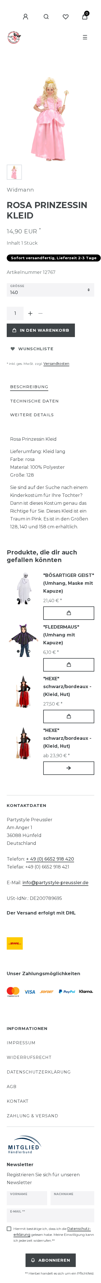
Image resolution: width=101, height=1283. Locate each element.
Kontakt (18, 1101)
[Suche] (46, 17)
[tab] (29, 387)
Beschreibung (29, 386)
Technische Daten (34, 401)
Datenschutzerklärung (39, 1072)
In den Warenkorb (44, 330)
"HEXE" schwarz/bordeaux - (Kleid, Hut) (67, 686)
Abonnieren (54, 1260)
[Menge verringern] (40, 313)
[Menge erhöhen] (30, 313)
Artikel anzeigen (68, 768)
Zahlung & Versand (32, 1115)
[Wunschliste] (65, 17)
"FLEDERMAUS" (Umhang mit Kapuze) (61, 634)
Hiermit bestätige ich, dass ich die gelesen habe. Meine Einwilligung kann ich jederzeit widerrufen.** (53, 1235)
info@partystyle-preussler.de (55, 882)
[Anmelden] (26, 17)
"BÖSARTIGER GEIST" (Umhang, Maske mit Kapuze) (68, 583)
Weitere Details (32, 414)
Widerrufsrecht (29, 1057)
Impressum (21, 1042)
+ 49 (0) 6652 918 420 (50, 859)
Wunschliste (36, 348)
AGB (12, 1086)
